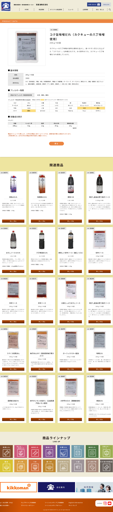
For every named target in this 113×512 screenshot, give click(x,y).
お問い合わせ (92, 4)
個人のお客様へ (5, 505)
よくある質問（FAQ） (7, 502)
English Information (76, 502)
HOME (27, 9)
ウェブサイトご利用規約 (28, 502)
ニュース (70, 9)
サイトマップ (73, 505)
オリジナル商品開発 (56, 9)
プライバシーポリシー (28, 505)
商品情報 (41, 9)
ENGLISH (106, 4)
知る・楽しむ (100, 9)
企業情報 (85, 9)
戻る (56, 143)
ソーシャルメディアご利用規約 (54, 502)
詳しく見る (13, 221)
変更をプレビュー (19, 266)
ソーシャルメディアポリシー (53, 505)
